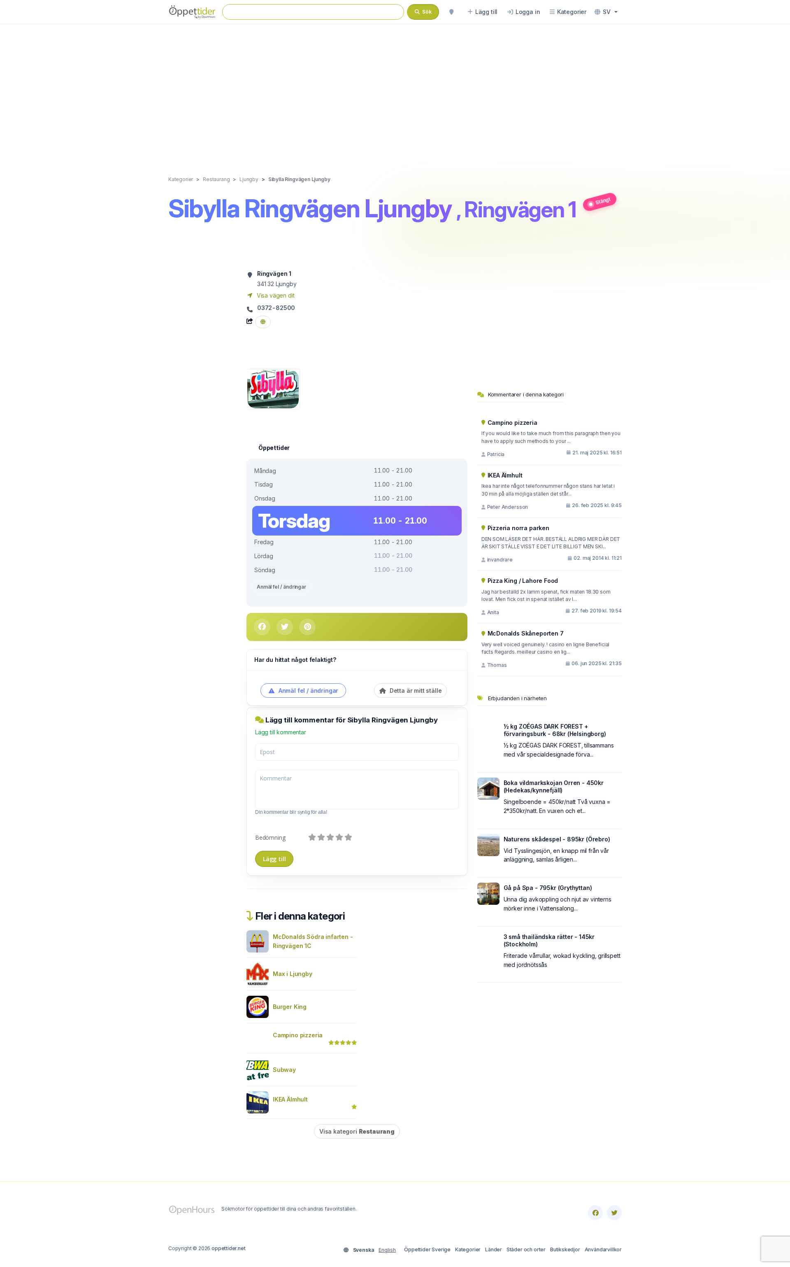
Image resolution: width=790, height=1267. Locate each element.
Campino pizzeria (298, 1035)
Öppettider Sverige (427, 1249)
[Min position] (451, 12)
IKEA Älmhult (290, 1099)
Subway (284, 1069)
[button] (606, 12)
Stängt (603, 200)
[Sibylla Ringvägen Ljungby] (273, 388)
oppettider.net (228, 1248)
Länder (493, 1249)
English (387, 1250)
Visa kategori (357, 1131)
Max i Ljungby (292, 973)
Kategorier (468, 1249)
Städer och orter (526, 1249)
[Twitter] (614, 1212)
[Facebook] (595, 1212)
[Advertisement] (395, 91)
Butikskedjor (565, 1249)
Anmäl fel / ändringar (281, 587)
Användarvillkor (603, 1249)
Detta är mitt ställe (414, 690)
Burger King (290, 1006)
